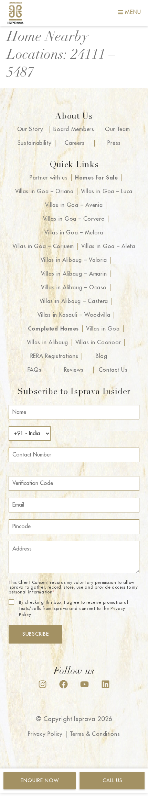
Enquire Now (40, 780)
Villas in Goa (102, 329)
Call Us (113, 780)
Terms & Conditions (95, 734)
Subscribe (35, 634)
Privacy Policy (45, 734)
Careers (75, 143)
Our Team (117, 129)
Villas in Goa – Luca (107, 191)
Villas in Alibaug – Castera (74, 301)
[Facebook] (63, 684)
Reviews (74, 370)
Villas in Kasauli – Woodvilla (74, 315)
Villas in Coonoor (98, 342)
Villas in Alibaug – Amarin (74, 274)
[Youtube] (84, 684)
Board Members (73, 129)
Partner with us (49, 178)
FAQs (35, 370)
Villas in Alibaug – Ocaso (74, 287)
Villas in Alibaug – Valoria (74, 260)
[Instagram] (42, 684)
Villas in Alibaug (47, 342)
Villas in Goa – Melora (73, 232)
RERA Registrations (54, 356)
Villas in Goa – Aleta (108, 246)
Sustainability (35, 143)
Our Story (30, 129)
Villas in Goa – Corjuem (43, 246)
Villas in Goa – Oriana (44, 191)
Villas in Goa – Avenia (74, 205)
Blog (101, 356)
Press (114, 143)
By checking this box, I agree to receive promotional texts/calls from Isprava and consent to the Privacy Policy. (73, 608)
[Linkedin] (105, 684)
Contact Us (113, 370)
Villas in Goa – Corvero (74, 219)
